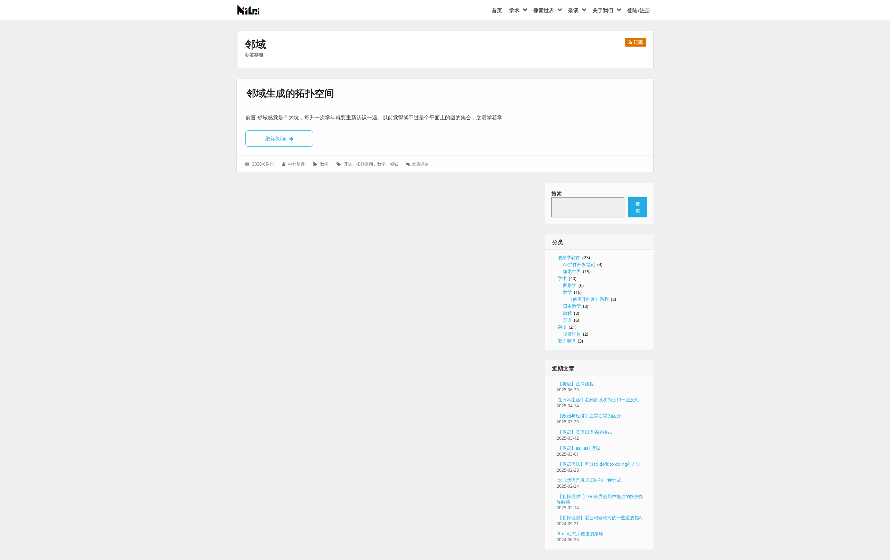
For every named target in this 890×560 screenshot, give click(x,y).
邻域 (394, 164)
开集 (348, 164)
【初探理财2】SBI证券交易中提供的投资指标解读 (600, 499)
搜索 (556, 193)
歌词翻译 (567, 341)
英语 (567, 320)
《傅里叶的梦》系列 (588, 299)
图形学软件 (569, 257)
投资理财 (572, 334)
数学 (324, 164)
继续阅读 (289, 138)
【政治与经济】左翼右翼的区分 (589, 416)
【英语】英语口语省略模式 (585, 432)
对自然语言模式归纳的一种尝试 (589, 480)
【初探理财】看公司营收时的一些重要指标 (601, 517)
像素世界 (572, 271)
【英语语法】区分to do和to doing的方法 (599, 464)
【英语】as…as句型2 (579, 448)
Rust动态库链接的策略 (580, 533)
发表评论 (421, 164)
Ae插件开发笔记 (579, 264)
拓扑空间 (364, 164)
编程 (567, 313)
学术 (562, 278)
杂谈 (562, 327)
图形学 (569, 285)
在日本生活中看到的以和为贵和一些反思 (598, 400)
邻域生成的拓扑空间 (290, 92)
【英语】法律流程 (576, 384)
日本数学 (572, 306)
